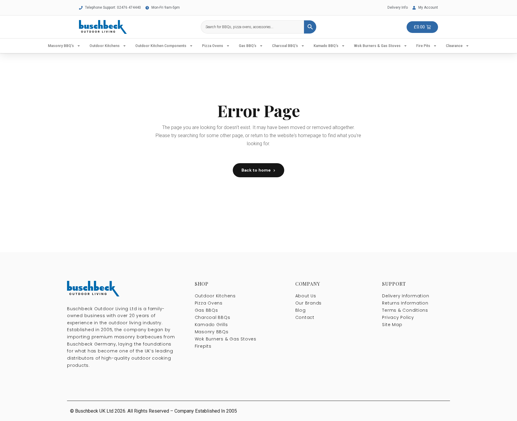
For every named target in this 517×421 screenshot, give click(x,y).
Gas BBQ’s (247, 46)
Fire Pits (423, 46)
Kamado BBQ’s (326, 46)
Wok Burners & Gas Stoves (377, 46)
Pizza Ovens (212, 46)
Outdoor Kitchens (104, 46)
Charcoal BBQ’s (285, 46)
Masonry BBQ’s (61, 46)
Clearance (454, 46)
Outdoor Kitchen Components (160, 46)
